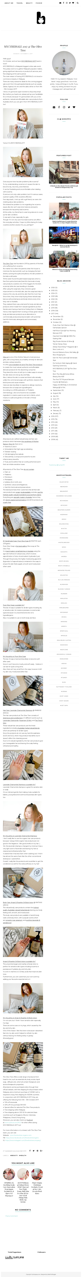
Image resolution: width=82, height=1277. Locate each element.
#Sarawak (64, 645)
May (54, 402)
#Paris (64, 617)
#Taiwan (64, 673)
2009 (53, 436)
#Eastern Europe (64, 510)
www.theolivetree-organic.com (21, 1135)
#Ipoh (64, 547)
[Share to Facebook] (30, 1150)
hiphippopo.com (36, 1274)
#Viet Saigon (64, 701)
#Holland (64, 533)
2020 (53, 305)
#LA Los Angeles (64, 579)
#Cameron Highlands (64, 496)
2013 (52, 425)
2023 (53, 296)
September (57, 390)
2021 (52, 302)
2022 (53, 299)
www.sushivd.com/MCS (13, 1122)
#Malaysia (64, 598)
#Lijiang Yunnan (64, 589)
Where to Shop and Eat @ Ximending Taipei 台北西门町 (64, 270)
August (55, 393)
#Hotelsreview (64, 542)
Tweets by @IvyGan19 (56, 465)
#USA (64, 682)
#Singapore (64, 659)
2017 (52, 313)
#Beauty (14, 1155)
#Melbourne (64, 607)
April (54, 405)
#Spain (64, 663)
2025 (52, 290)
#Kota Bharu (64, 561)
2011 (52, 431)
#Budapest (64, 491)
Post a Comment (12, 1216)
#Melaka (64, 603)
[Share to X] (33, 1150)
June (54, 399)
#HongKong (64, 538)
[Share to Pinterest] (37, 1150)
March (55, 408)
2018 (53, 311)
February (56, 410)
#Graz (64, 519)
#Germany (64, 514)
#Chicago (64, 505)
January (55, 413)
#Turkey (64, 677)
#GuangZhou (64, 524)
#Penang (64, 621)
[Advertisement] (26, 1226)
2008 (53, 439)
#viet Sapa (64, 705)
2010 (53, 434)
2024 (53, 293)
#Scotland (64, 649)
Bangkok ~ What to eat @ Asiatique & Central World (64, 246)
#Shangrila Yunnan (64, 654)
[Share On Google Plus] (41, 1150)
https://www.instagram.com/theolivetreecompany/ (23, 1140)
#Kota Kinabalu (64, 565)
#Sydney (64, 668)
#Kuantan (64, 575)
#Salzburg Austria (64, 640)
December (56, 316)
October (56, 322)
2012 (52, 428)
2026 (53, 287)
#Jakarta (64, 552)
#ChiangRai (64, 500)
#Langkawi (64, 584)
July (54, 396)
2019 (52, 308)
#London (64, 593)
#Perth (64, 626)
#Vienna (64, 691)
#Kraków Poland (64, 570)
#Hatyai (64, 528)
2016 (52, 416)
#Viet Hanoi (64, 696)
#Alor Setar (64, 482)
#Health (22, 1155)
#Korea (64, 556)
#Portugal (64, 631)
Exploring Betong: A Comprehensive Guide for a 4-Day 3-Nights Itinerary (64, 222)
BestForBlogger (52, 1274)
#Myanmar (64, 612)
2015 (52, 419)
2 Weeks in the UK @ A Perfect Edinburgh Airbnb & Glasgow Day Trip (64, 186)
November (56, 319)
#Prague (64, 635)
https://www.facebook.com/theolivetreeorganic (22, 1138)
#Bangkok (64, 486)
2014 (52, 422)
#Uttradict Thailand (64, 687)
